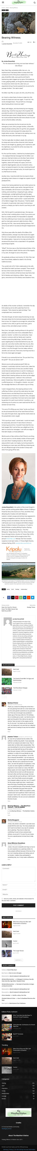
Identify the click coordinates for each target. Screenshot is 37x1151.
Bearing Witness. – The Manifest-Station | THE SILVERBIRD (19, 806)
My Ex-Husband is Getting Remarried (19, 976)
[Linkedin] (24, 597)
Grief (7, 10)
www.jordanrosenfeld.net (23, 543)
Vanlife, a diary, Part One (19, 995)
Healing (17, 589)
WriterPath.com (10, 538)
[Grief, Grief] (7, 672)
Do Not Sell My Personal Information (25, 1149)
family (8, 589)
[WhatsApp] (20, 597)
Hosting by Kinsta (6, 1128)
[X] (13, 597)
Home (3, 7)
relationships (24, 589)
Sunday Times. (31, 607)
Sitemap (5, 1149)
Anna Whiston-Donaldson (16, 843)
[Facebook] (9, 597)
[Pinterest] (16, 597)
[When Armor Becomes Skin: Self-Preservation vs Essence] (7, 924)
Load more (18, 960)
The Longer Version (18, 950)
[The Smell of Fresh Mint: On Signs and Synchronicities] (7, 681)
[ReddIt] (28, 597)
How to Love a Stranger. (15, 973)
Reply (9, 731)
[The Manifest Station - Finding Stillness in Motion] (18, 1112)
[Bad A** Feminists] (7, 1036)
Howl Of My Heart (12, 970)
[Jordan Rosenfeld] (7, 42)
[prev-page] (3, 697)
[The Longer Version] (7, 953)
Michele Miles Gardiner (8, 979)
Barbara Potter (13, 703)
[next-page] (5, 697)
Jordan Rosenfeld (7, 43)
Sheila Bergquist (13, 820)
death (7, 7)
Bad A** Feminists (18, 1034)
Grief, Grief (16, 669)
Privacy (11, 1149)
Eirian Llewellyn (6, 995)
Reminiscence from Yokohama (17, 1003)
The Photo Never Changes (20, 688)
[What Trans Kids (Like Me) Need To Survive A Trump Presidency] (7, 1018)
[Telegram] (32, 597)
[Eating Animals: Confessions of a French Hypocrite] (7, 1027)
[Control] (7, 943)
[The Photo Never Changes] (7, 690)
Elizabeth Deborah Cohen (8, 998)
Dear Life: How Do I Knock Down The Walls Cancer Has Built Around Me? (10, 609)
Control (15, 941)
